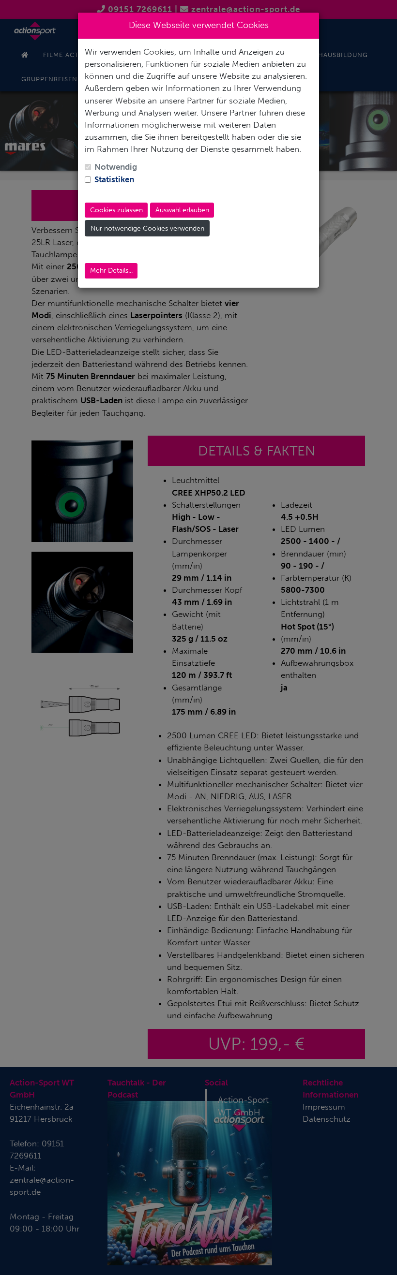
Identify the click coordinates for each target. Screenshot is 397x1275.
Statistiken (114, 179)
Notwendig (115, 167)
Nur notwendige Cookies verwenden (147, 228)
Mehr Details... (111, 270)
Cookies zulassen (116, 210)
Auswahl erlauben (182, 210)
